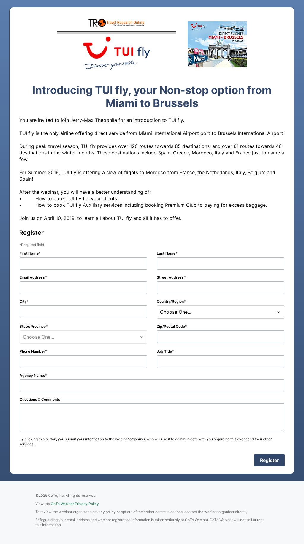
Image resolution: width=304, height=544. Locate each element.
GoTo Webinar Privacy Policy (75, 504)
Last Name (166, 253)
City (23, 301)
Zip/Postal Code (171, 326)
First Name (29, 253)
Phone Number (32, 351)
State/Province (33, 326)
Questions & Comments (40, 399)
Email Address (32, 277)
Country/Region (170, 301)
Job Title (164, 351)
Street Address (170, 277)
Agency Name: (32, 375)
